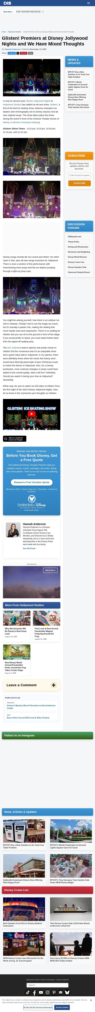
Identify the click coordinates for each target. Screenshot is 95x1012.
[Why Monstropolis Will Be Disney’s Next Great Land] (16, 618)
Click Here (7, 12)
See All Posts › (29, 548)
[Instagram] (35, 553)
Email (30, 53)
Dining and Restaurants (78, 247)
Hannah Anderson (12, 49)
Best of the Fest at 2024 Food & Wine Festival (28, 716)
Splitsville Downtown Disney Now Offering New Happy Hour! (77, 97)
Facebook (12, 53)
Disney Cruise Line (76, 262)
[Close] (91, 1000)
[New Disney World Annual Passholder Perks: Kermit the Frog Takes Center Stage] (16, 652)
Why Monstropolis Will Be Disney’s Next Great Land (15, 631)
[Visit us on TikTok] (28, 992)
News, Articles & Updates (20, 811)
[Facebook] (30, 553)
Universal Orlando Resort (79, 272)
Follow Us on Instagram (19, 735)
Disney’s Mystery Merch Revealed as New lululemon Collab (31, 705)
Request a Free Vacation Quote (31, 482)
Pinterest (23, 53)
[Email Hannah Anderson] (25, 553)
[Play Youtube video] (31, 414)
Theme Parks (73, 242)
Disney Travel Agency (48, 980)
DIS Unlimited (14, 348)
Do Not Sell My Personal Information (38, 1007)
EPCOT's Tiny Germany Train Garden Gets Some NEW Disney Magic (78, 107)
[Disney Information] (7, 2)
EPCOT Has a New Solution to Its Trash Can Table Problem (78, 74)
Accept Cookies (62, 1007)
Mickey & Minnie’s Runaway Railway (21, 122)
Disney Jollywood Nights (38, 101)
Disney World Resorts (77, 257)
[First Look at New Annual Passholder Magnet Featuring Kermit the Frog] (46, 618)
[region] (47, 1004)
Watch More (50, 570)
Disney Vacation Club (77, 267)
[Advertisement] (31, 237)
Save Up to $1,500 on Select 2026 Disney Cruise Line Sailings (41, 8)
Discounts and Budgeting (79, 252)
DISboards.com (74, 236)
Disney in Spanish (62, 980)
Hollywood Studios (14, 32)
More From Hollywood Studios (24, 605)
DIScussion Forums (33, 980)
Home (4, 32)
